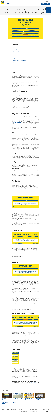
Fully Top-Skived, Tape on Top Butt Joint (20, 60)
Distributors (35, 3)
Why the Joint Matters (17, 51)
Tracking (19, 122)
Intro (14, 47)
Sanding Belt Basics (16, 49)
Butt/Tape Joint (15, 58)
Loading (16, 122)
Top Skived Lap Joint (16, 56)
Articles (17, 40)
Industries (27, 3)
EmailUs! (48, 11)
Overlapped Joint (16, 53)
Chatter (13, 122)
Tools (21, 3)
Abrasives (16, 3)
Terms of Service (13, 410)
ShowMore (48, 393)
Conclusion (15, 62)
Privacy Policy (13, 409)
